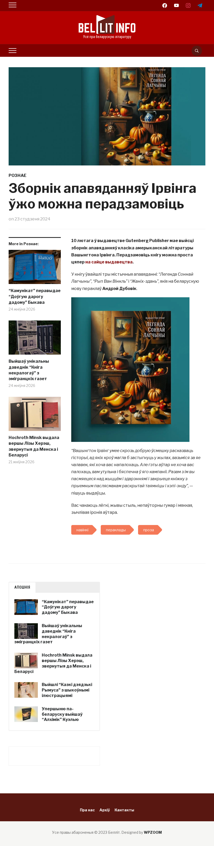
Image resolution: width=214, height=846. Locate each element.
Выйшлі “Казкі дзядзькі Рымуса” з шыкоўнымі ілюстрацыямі (67, 690)
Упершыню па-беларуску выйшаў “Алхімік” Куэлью (62, 714)
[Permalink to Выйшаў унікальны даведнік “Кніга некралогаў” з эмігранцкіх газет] (35, 339)
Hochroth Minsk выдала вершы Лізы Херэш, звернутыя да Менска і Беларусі (34, 446)
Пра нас (87, 810)
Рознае (17, 175)
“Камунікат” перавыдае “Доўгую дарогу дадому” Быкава (35, 296)
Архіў (104, 810)
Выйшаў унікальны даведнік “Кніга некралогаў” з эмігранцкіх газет (29, 370)
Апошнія (22, 587)
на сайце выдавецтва (109, 262)
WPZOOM (153, 832)
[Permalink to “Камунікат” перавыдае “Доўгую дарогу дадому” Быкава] (35, 269)
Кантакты (124, 810)
